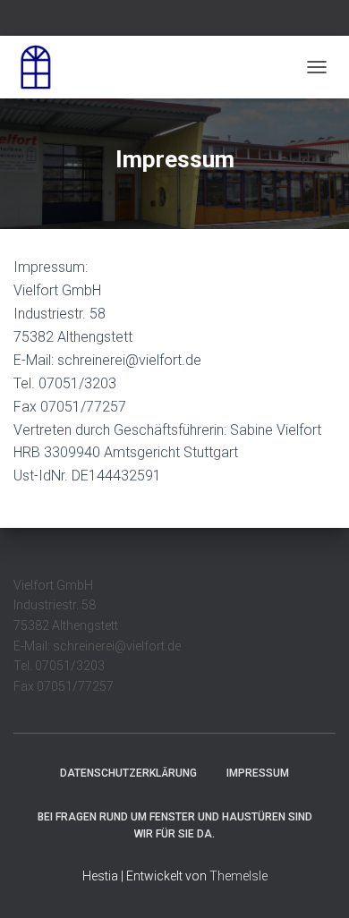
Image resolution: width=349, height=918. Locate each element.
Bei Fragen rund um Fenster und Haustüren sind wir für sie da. (175, 825)
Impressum (257, 773)
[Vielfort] (42, 67)
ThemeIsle (238, 876)
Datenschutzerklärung (128, 773)
